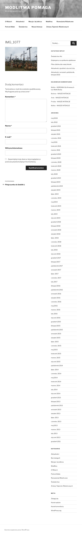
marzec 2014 (55, 385)
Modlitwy (49, 21)
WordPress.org (56, 510)
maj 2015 (54, 350)
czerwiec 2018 (56, 242)
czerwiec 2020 (56, 162)
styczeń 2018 (55, 254)
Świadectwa (23, 27)
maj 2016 (54, 306)
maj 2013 (54, 425)
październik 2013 (57, 405)
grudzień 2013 (56, 397)
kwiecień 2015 (56, 353)
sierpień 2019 (55, 190)
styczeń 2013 (55, 437)
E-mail (8, 137)
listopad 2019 (55, 182)
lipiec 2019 (55, 194)
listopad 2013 (55, 401)
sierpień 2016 (55, 298)
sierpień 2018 (55, 234)
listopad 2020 (56, 158)
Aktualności (20, 21)
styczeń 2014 (55, 393)
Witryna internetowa (13, 148)
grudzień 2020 (56, 154)
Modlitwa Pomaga (28, 7)
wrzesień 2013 (56, 409)
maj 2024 (54, 118)
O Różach (8, 21)
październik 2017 (57, 266)
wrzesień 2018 (56, 230)
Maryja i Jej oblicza (35, 21)
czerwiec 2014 (56, 373)
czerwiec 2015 (56, 346)
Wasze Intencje (36, 27)
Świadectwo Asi (56, 56)
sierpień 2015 (55, 338)
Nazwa (8, 126)
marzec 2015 (55, 358)
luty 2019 (54, 214)
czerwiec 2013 (56, 421)
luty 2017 (54, 282)
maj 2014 (54, 378)
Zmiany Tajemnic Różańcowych (57, 27)
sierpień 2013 (55, 413)
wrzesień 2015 (56, 334)
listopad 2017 (55, 262)
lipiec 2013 (55, 417)
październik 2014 (57, 365)
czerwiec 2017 (56, 278)
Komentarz (10, 97)
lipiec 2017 (54, 274)
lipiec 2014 (55, 369)
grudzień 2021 (56, 126)
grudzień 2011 (56, 441)
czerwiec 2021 (56, 138)
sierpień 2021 (55, 134)
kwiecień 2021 (56, 146)
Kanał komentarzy (57, 506)
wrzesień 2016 (56, 294)
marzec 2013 (55, 429)
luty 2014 (54, 389)
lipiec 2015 (55, 342)
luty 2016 (54, 314)
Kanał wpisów (56, 502)
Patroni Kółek (10, 27)
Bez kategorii (55, 458)
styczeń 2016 (55, 318)
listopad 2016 (55, 286)
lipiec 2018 (55, 238)
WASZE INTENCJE (64, 93)
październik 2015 (57, 330)
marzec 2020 (55, 170)
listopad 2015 (55, 326)
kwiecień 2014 (56, 381)
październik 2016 (57, 290)
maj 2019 (54, 202)
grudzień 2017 (56, 258)
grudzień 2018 (56, 222)
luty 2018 (54, 250)
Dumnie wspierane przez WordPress (16, 530)
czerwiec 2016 (56, 302)
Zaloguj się (54, 498)
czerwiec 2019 (56, 198)
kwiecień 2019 (56, 206)
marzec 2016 (55, 310)
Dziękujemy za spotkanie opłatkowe (63, 60)
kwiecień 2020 (56, 166)
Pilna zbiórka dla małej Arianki (61, 64)
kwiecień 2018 (56, 246)
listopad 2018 (55, 226)
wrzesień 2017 (56, 270)
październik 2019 (57, 186)
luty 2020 (54, 174)
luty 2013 (54, 433)
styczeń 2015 (55, 361)
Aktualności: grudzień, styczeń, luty (63, 68)
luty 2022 (54, 122)
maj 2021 (54, 142)
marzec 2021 (55, 150)
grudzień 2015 (56, 322)
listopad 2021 (55, 130)
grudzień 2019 (56, 178)
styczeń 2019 (55, 218)
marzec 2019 (55, 210)
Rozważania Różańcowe (65, 21)
